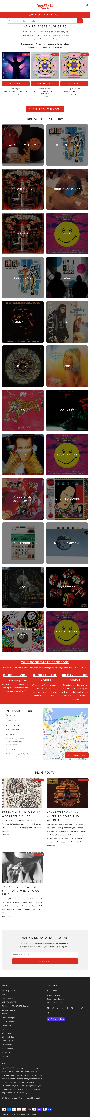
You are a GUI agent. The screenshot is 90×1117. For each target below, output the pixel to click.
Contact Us (6, 1025)
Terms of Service (8, 1048)
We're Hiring (6, 1033)
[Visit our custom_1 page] (82, 1008)
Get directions (76, 755)
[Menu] (3, 6)
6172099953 (52, 991)
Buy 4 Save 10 (7, 998)
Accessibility (7, 1052)
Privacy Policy (7, 1045)
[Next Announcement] (84, 14)
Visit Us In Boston (54, 15)
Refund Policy (7, 1041)
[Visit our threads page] (62, 1008)
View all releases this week (45, 109)
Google (18, 757)
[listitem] (45, 15)
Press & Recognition (9, 1018)
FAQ (3, 1029)
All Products (6, 994)
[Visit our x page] (77, 1008)
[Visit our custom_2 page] (47, 1013)
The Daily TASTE (8, 991)
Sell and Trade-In (8, 1010)
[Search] (82, 6)
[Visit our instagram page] (52, 1008)
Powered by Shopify (8, 1114)
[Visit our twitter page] (72, 1008)
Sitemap (5, 1056)
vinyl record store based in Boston (45, 39)
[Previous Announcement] (6, 14)
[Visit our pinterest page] (57, 1008)
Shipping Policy (8, 1037)
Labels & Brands (8, 1021)
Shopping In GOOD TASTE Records (15, 1006)
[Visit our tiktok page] (67, 1008)
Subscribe (45, 961)
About (4, 1014)
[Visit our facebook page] (47, 1008)
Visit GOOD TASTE (9, 1002)
